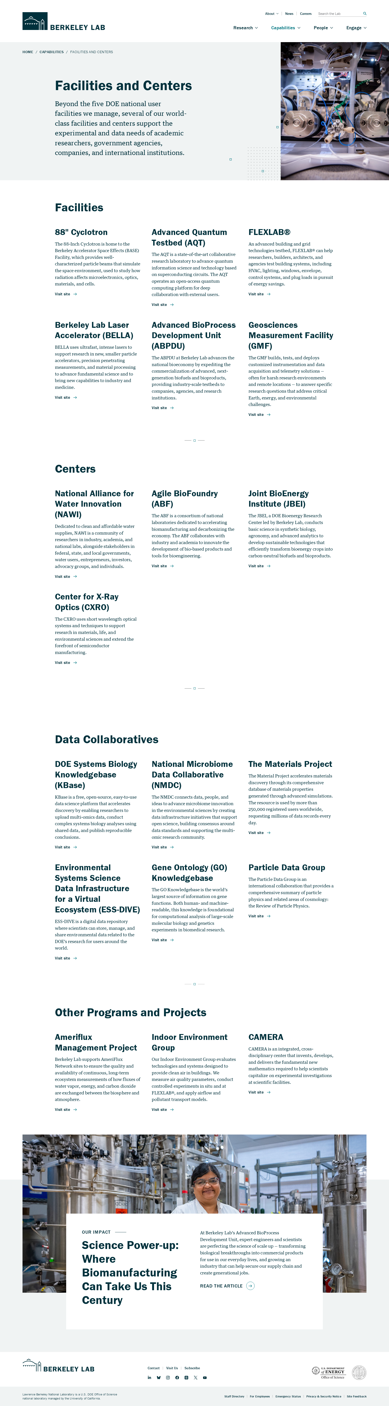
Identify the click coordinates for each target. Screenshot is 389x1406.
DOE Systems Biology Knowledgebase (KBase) (96, 774)
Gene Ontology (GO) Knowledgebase (189, 872)
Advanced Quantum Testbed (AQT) (189, 237)
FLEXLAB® (270, 231)
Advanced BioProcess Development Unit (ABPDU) (194, 335)
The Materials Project (290, 763)
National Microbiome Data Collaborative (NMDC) (192, 774)
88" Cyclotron (81, 231)
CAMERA (266, 1036)
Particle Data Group (287, 867)
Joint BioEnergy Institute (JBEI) (279, 498)
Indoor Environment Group (190, 1042)
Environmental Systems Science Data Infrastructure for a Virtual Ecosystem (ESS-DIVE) (97, 888)
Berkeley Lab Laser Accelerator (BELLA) (94, 330)
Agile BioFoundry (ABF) (185, 498)
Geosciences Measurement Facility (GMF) (291, 335)
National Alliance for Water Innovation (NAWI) (94, 504)
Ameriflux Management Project (96, 1042)
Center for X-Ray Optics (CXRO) (86, 601)
